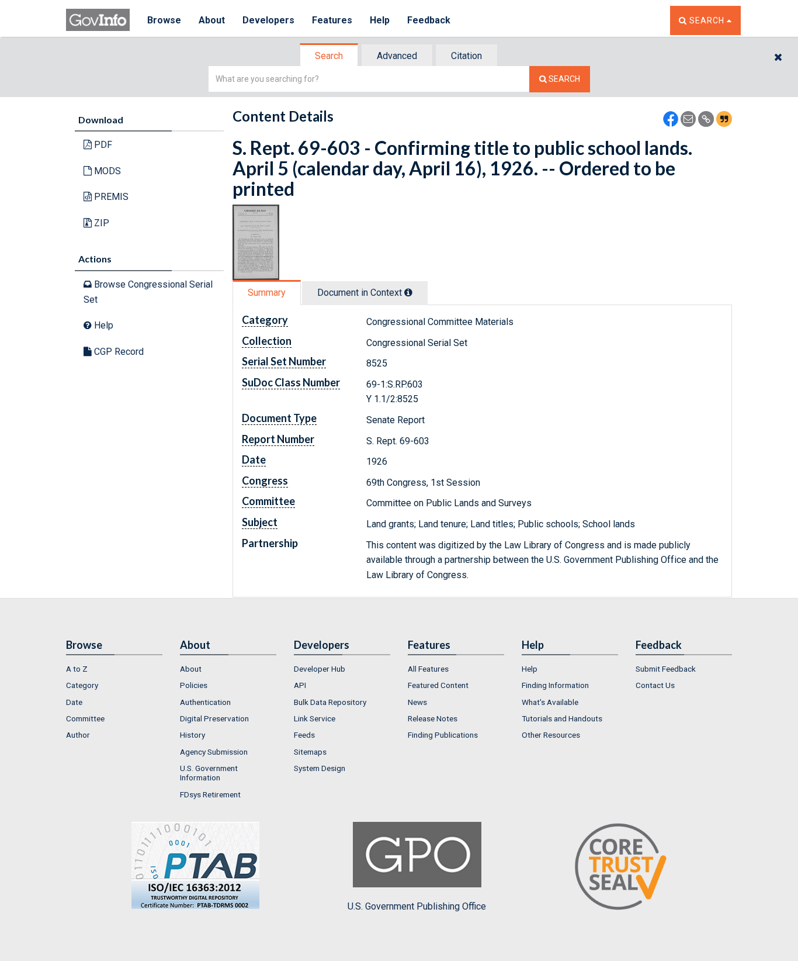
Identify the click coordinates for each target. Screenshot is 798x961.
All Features (428, 668)
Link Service (314, 718)
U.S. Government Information (209, 772)
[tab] (329, 55)
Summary (267, 292)
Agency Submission (214, 751)
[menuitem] (114, 668)
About (212, 20)
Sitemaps (310, 751)
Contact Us (655, 685)
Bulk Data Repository (330, 702)
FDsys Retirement (210, 794)
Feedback (428, 20)
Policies (193, 685)
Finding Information (555, 685)
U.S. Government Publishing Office (417, 906)
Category (82, 685)
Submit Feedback (666, 668)
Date (74, 702)
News (417, 702)
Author (78, 734)
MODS (106, 171)
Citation (466, 55)
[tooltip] (408, 292)
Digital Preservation (214, 718)
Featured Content (438, 685)
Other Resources (551, 734)
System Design (319, 768)
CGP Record (118, 351)
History (192, 734)
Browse (164, 20)
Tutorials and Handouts (562, 718)
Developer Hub (319, 668)
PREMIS (110, 196)
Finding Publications (443, 734)
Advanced (397, 55)
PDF (102, 144)
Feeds (304, 734)
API (300, 685)
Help (380, 20)
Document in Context (360, 292)
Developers (268, 20)
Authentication (205, 702)
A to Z (77, 668)
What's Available (550, 702)
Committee (85, 718)
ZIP (100, 223)
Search (329, 55)
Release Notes (432, 718)
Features (332, 20)
